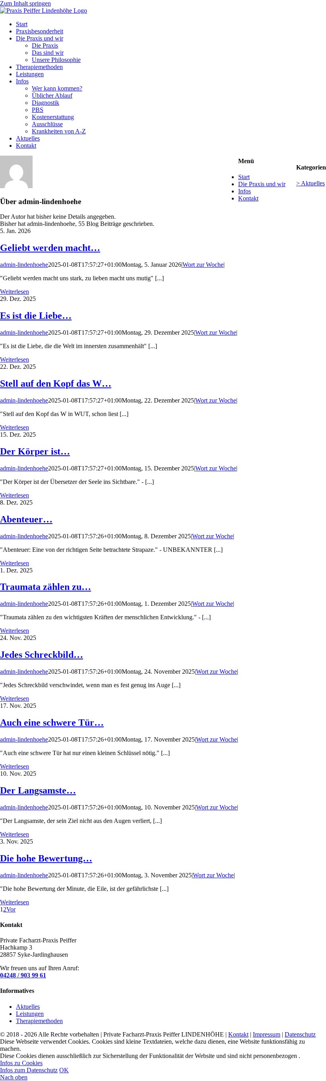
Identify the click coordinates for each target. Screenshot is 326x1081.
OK (64, 1070)
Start (244, 176)
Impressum (266, 1034)
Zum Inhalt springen (25, 3)
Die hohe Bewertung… (46, 858)
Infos (244, 191)
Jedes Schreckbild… (41, 654)
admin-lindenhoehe (24, 264)
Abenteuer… (26, 519)
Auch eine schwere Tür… (52, 722)
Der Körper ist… (35, 451)
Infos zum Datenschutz (29, 1070)
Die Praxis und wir (261, 184)
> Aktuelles (310, 183)
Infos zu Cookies (21, 1063)
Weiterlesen (14, 291)
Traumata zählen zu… (45, 587)
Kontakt (248, 198)
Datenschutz (300, 1034)
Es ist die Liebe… (36, 315)
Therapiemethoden (39, 1020)
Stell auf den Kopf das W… (55, 383)
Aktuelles (28, 1006)
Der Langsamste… (38, 790)
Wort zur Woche (202, 264)
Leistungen (30, 1013)
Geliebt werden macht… (50, 248)
